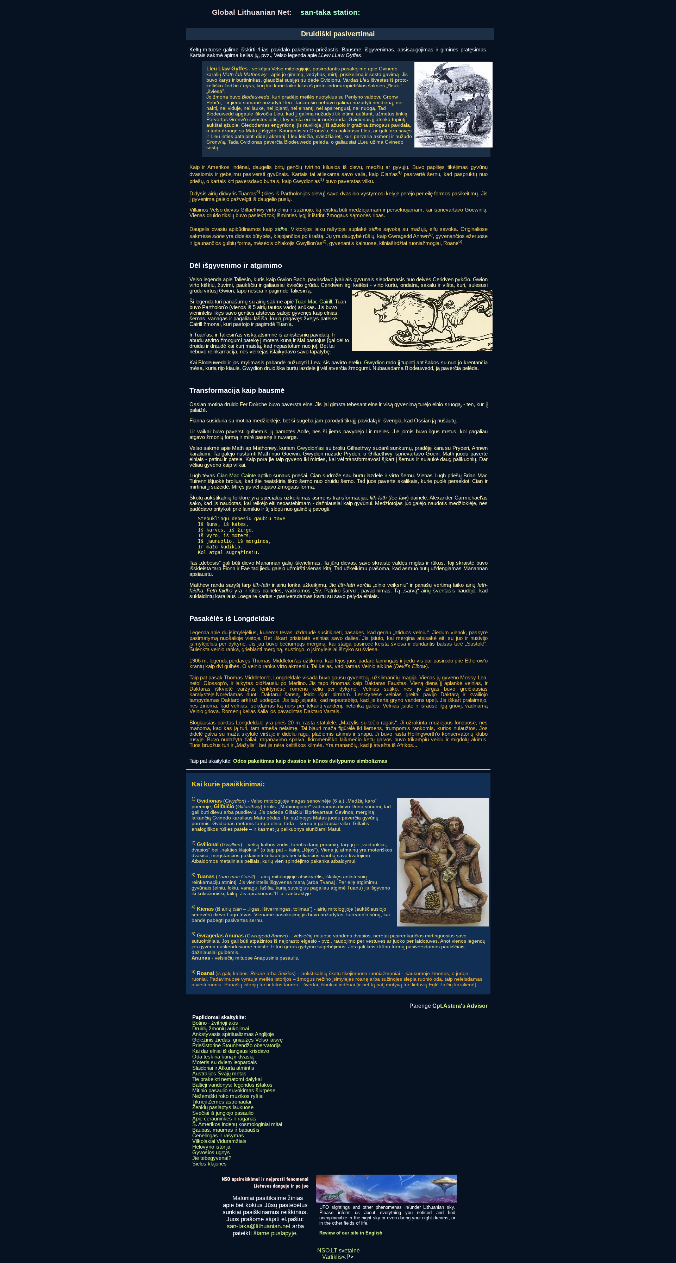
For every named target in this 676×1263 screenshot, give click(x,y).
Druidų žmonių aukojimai (220, 1028)
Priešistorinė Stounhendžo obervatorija (236, 1045)
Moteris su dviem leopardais (224, 1062)
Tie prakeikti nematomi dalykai (227, 1079)
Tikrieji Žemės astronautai (221, 1102)
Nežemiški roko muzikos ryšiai (227, 1096)
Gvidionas (360, 119)
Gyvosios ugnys (211, 1152)
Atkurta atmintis (236, 1068)
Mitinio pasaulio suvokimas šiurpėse (233, 1090)
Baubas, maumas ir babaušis (225, 1130)
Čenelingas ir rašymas (218, 1135)
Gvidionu (330, 80)
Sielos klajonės (209, 1164)
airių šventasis (438, 590)
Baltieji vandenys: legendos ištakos (232, 1085)
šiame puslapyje (275, 1233)
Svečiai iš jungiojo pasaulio (223, 1113)
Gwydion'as (310, 448)
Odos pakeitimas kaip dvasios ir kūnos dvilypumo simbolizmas (310, 761)
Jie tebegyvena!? (211, 1158)
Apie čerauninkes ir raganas (224, 1118)
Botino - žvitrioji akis (215, 1023)
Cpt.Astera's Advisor (460, 1006)
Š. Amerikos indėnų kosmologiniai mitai (237, 1124)
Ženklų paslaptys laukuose (223, 1107)
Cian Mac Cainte (236, 475)
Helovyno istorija (211, 1147)
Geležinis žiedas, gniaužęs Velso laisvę (237, 1040)
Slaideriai (202, 1068)
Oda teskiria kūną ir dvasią (223, 1057)
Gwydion (374, 362)
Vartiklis (332, 1257)
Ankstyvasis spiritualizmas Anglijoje (233, 1034)
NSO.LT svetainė (338, 1250)
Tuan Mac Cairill (313, 301)
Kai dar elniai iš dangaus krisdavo (230, 1051)
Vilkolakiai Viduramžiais (219, 1141)
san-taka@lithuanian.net (258, 1226)
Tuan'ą (284, 324)
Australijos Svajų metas (219, 1073)
